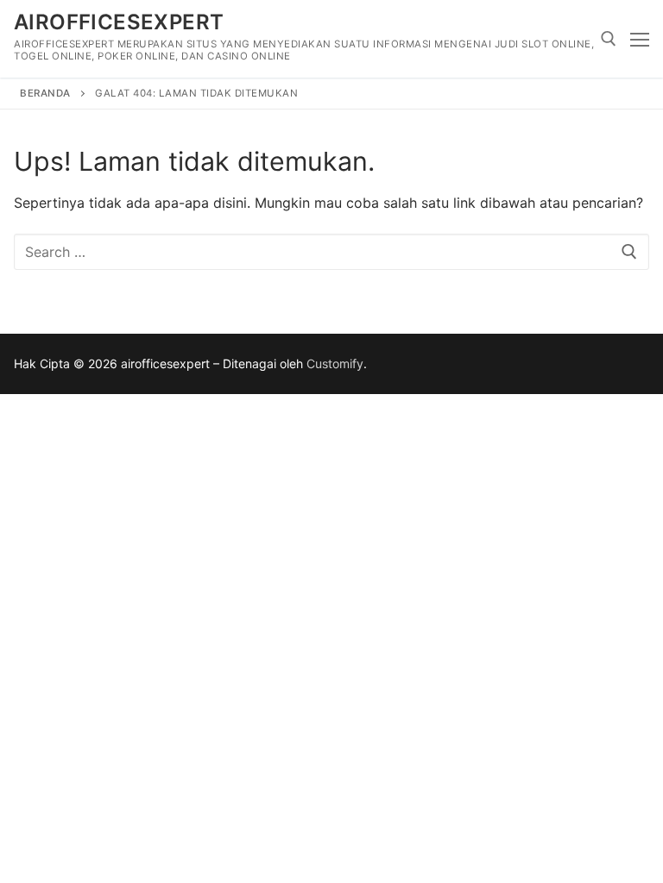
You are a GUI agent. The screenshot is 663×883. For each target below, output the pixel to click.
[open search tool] (608, 39)
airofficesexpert (119, 21)
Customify (334, 363)
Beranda (45, 93)
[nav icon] (639, 39)
